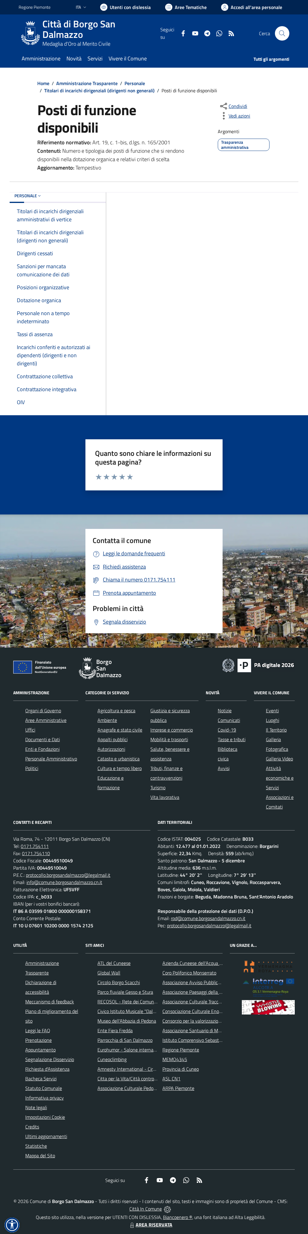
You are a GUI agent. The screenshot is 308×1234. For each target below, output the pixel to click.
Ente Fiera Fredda (115, 1030)
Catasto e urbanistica (118, 758)
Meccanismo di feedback (49, 1001)
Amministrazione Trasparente (87, 83)
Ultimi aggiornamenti (46, 1136)
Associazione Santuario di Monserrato (199, 1030)
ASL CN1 (171, 1078)
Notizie (225, 710)
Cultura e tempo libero (119, 768)
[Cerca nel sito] (282, 33)
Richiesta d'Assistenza (47, 1069)
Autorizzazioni (111, 749)
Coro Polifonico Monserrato (189, 972)
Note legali (36, 1107)
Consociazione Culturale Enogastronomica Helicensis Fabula (222, 1011)
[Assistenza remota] (167, 1208)
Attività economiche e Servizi (280, 778)
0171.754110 (36, 853)
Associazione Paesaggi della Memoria (199, 992)
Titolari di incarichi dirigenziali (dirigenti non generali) (99, 90)
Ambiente (107, 720)
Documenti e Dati (42, 739)
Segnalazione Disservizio (49, 1059)
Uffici (30, 729)
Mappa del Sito (40, 1155)
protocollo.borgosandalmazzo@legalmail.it (68, 875)
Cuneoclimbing (112, 1059)
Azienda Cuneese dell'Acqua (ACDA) (197, 963)
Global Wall (108, 972)
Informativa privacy (44, 1097)
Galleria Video (279, 758)
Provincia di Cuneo (180, 1069)
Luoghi (272, 720)
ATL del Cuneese (114, 963)
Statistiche (36, 1146)
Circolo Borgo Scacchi (118, 982)
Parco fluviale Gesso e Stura (125, 992)
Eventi (272, 710)
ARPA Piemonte (178, 1088)
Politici (31, 768)
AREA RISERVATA (154, 1224)
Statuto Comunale (43, 1088)
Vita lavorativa (164, 797)
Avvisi (223, 768)
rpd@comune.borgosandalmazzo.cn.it (208, 918)
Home (43, 83)
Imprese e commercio (171, 729)
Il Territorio (276, 729)
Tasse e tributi (231, 739)
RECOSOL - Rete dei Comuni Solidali (133, 1001)
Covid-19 (227, 729)
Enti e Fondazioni (42, 749)
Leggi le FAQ (37, 1030)
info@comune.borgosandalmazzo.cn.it (64, 882)
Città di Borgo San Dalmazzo (78, 29)
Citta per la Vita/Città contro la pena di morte (142, 1078)
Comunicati (229, 720)
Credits (32, 1126)
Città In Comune (145, 1208)
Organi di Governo (43, 710)
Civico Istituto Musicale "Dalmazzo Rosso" (139, 1011)
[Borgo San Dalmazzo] (30, 33)
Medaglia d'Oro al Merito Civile (76, 44)
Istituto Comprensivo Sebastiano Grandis (203, 1040)
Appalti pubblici (112, 739)
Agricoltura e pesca (116, 710)
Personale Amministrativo (51, 758)
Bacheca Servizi (41, 1078)
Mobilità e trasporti (169, 739)
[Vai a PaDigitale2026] (258, 664)
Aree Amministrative (45, 720)
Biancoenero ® (177, 1217)
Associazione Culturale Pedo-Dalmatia (135, 1088)
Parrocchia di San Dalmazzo (124, 1040)
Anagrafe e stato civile (119, 729)
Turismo (157, 787)
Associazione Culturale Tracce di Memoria (203, 1001)
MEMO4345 (174, 1059)
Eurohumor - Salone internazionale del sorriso (143, 1049)
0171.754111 (35, 846)
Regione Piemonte (35, 7)
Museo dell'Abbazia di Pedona (126, 1020)
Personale (135, 83)
